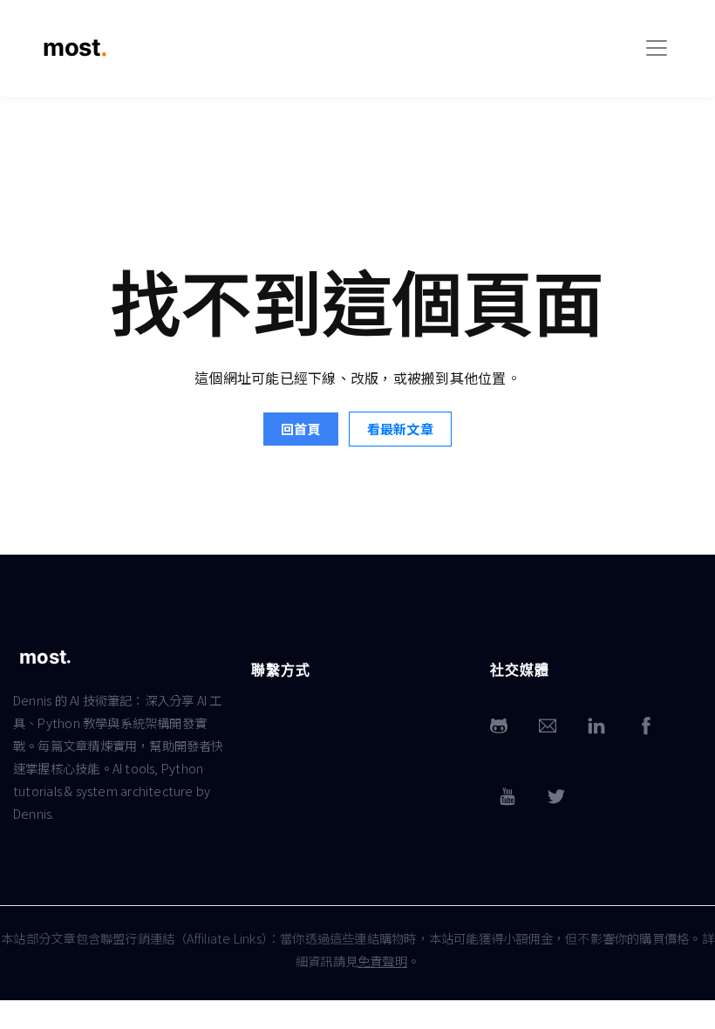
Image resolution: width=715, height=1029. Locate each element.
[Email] (547, 726)
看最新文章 (400, 428)
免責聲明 (382, 960)
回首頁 (300, 428)
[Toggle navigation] (656, 48)
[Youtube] (507, 796)
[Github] (498, 726)
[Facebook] (646, 726)
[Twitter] (556, 796)
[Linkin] (596, 726)
